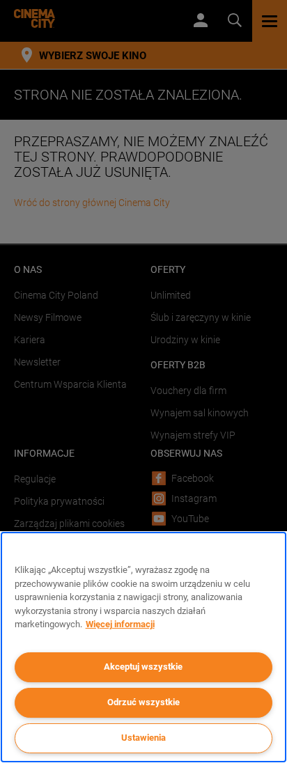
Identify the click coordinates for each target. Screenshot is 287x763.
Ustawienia (143, 737)
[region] (143, 647)
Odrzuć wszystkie (143, 702)
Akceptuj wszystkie (143, 666)
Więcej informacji (120, 624)
